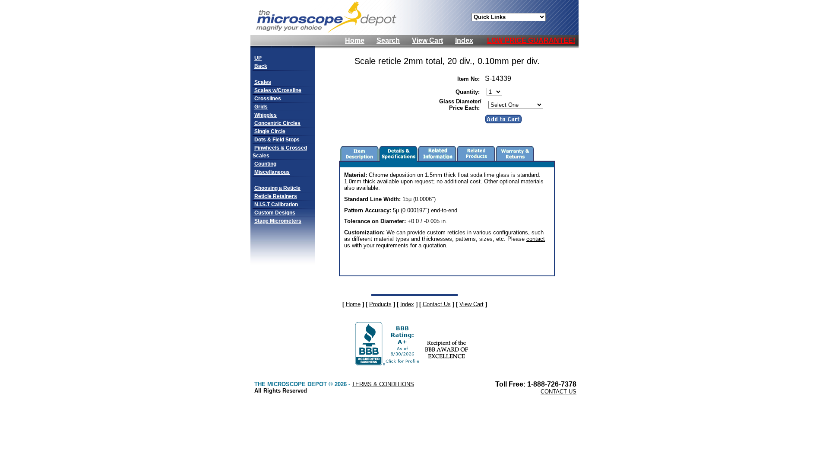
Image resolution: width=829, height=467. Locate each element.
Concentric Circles (277, 123)
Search (388, 40)
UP (258, 58)
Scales (262, 82)
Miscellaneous (272, 172)
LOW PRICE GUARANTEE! (531, 40)
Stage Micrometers (277, 221)
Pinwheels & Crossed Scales (280, 152)
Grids (261, 107)
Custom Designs (274, 213)
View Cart (427, 40)
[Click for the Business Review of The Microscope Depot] (388, 363)
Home (354, 40)
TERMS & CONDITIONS (383, 384)
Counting (265, 164)
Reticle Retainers (275, 196)
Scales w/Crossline (277, 90)
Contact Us (437, 304)
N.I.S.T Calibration (276, 205)
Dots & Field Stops (277, 140)
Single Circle (269, 131)
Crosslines (267, 99)
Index (464, 40)
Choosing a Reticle (277, 188)
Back (260, 66)
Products (380, 304)
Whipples (265, 115)
